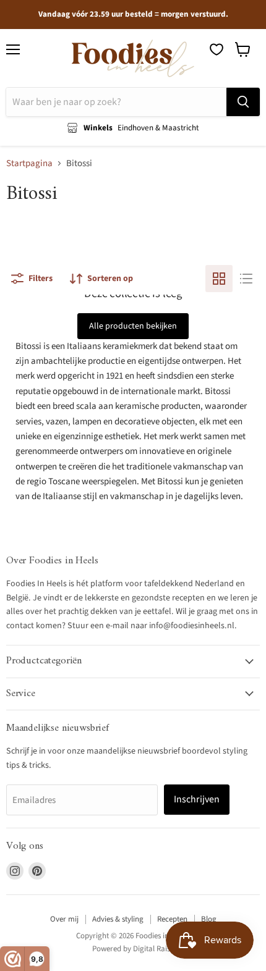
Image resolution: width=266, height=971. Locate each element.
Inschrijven (197, 799)
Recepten (172, 919)
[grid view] (219, 278)
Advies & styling (118, 919)
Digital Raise (153, 948)
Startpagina (29, 163)
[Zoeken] (243, 102)
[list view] (246, 278)
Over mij (64, 919)
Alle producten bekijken (133, 326)
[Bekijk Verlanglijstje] (216, 49)
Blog (209, 919)
